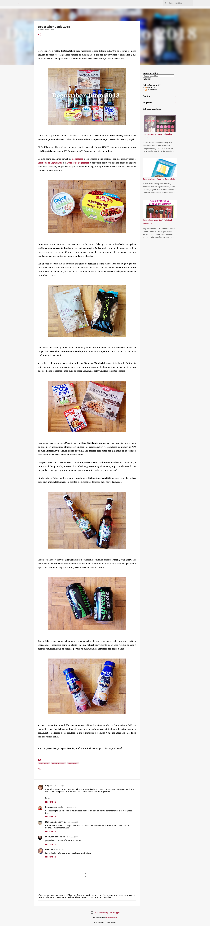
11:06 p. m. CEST (70, 807)
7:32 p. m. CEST (72, 822)
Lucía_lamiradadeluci (55, 837)
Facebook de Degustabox (50, 163)
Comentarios (152, 90)
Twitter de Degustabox (78, 163)
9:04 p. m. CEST (59, 849)
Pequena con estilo (54, 807)
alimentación (44, 763)
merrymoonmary (111, 917)
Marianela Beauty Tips (55, 822)
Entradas (151, 87)
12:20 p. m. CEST (58, 786)
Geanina (49, 849)
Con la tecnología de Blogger (106, 913)
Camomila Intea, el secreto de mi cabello (159, 179)
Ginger (48, 786)
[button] (39, 34)
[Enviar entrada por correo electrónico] (39, 760)
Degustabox (77, 159)
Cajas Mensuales (58, 763)
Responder (50, 802)
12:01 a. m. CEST (71, 837)
